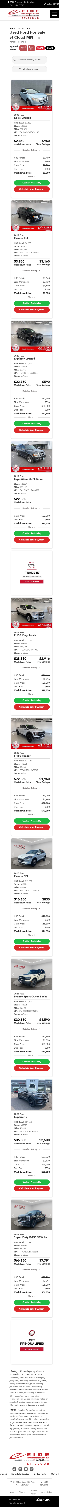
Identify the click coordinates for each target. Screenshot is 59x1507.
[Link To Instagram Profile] (31, 1468)
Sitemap (22, 1492)
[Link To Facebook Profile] (14, 1468)
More (30, 177)
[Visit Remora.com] (43, 1500)
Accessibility (46, 1492)
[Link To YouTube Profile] (26, 1468)
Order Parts (40, 1474)
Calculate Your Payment (31, 189)
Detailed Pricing (29, 150)
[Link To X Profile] (20, 1468)
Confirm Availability (31, 183)
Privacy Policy (34, 1492)
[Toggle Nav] (54, 14)
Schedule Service (20, 1474)
